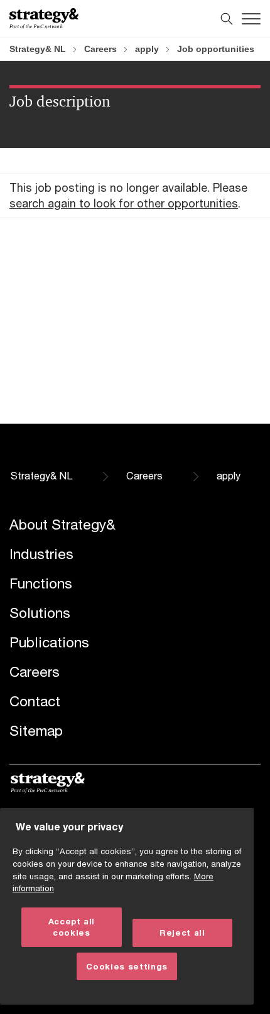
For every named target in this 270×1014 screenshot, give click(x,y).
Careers (100, 49)
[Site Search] (226, 19)
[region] (127, 906)
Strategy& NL (37, 49)
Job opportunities (215, 49)
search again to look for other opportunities (123, 203)
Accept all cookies (71, 927)
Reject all (182, 933)
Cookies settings (127, 966)
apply (147, 49)
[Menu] (251, 18)
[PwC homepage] (43, 18)
